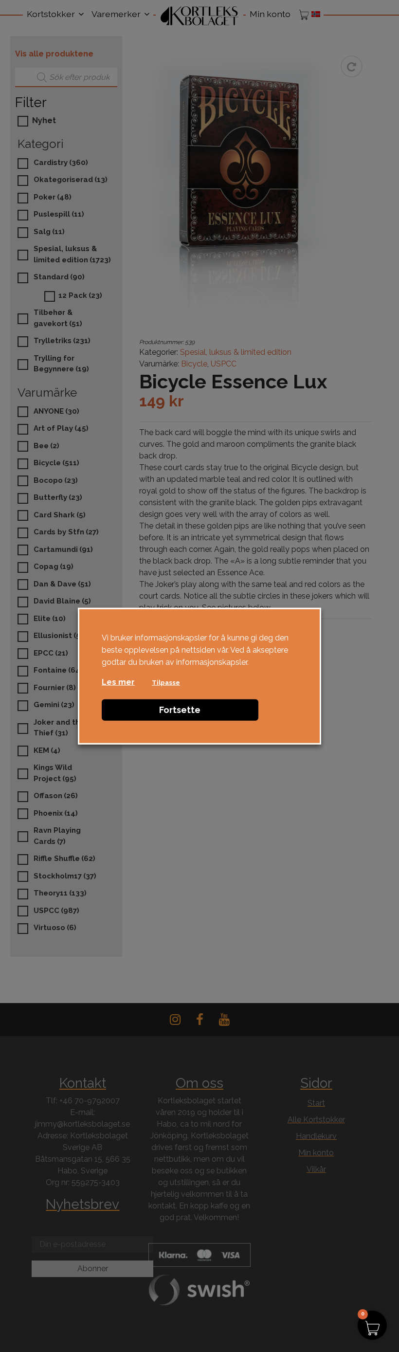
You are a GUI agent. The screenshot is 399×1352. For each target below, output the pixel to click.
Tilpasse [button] (166, 682)
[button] (372, 1325)
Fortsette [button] (179, 709)
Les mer (118, 681)
